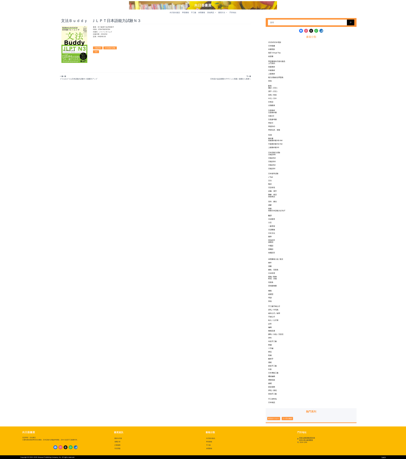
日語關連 (271, 230)
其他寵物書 (272, 286)
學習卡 (270, 123)
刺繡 (270, 345)
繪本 (270, 263)
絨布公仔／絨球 (274, 313)
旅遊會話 (271, 196)
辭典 (270, 86)
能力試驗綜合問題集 (275, 77)
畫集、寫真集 (273, 270)
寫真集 (270, 282)
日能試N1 (271, 168)
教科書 (270, 138)
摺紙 (270, 362)
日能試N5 (272, 154)
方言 (270, 222)
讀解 (270, 205)
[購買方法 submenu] (226, 12)
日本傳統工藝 (273, 373)
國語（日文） (273, 88)
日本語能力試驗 (110, 48)
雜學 (270, 237)
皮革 (270, 324)
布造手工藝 (272, 341)
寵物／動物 (272, 277)
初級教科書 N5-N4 (275, 140)
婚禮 (270, 383)
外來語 (270, 102)
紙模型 (270, 294)
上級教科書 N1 (273, 147)
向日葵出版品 (280, 61)
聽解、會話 (272, 194)
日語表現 (271, 187)
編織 (270, 327)
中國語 (270, 246)
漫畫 (270, 266)
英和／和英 (272, 95)
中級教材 (271, 70)
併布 (270, 338)
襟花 (270, 352)
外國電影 (271, 49)
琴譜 (270, 298)
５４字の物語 (287, 418)
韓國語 (270, 249)
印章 (270, 369)
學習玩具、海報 (274, 130)
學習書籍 (271, 61)
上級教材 (271, 74)
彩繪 (270, 355)
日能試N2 (272, 165)
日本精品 (271, 402)
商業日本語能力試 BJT (276, 211)
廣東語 (270, 242)
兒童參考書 (272, 119)
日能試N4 (272, 158)
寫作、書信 (272, 201)
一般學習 (271, 226)
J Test (270, 177)
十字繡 (270, 348)
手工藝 (270, 306)
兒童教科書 (272, 112)
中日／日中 (272, 98)
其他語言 (271, 240)
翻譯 (270, 215)
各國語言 (271, 253)
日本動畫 (271, 46)
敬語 (270, 184)
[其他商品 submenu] (215, 12)
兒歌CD (271, 116)
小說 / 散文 (279, 259)
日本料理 (271, 273)
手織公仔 (276, 306)
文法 (96, 52)
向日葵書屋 (203, 5)
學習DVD (271, 126)
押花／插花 (272, 390)
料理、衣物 (272, 279)
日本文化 (271, 233)
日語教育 (271, 219)
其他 (270, 81)
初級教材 (271, 67)
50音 (270, 135)
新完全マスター (273, 418)
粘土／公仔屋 (273, 320)
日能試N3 (98, 48)
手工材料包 (272, 399)
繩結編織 (271, 376)
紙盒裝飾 (271, 387)
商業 (270, 209)
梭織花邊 (271, 331)
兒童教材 (271, 110)
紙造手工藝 (272, 366)
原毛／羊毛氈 (273, 310)
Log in (384, 457)
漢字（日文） (273, 91)
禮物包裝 (271, 380)
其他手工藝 (272, 394)
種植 (270, 291)
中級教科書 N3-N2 (275, 144)
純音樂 (270, 56)
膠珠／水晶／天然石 (275, 334)
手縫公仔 (271, 317)
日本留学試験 (273, 173)
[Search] (350, 22)
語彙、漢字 (272, 191)
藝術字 (270, 359)
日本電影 (277, 42)
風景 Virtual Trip (274, 53)
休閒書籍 (271, 259)
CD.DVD (271, 42)
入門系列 (271, 63)
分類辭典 (271, 105)
